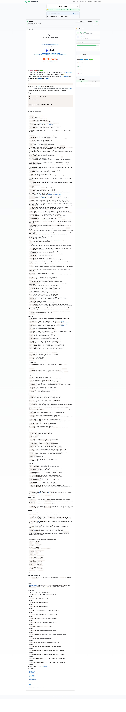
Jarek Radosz (31, 675)
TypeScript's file (46, 495)
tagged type (39, 194)
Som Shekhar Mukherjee (33, 674)
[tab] (82, 81)
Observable (51, 124)
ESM (39, 86)
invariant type (42, 197)
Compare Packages (97, 1)
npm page (70, 88)
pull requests (46, 78)
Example (31, 580)
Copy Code (76, 13)
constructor (43, 118)
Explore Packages (83, 1)
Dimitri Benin (31, 676)
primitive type (53, 219)
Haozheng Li (31, 672)
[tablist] (88, 81)
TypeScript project (68, 72)
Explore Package (75, 1)
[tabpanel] (88, 85)
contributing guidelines (64, 76)
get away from (37, 527)
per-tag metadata (58, 194)
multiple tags (50, 194)
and (32, 514)
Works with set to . (46, 628)
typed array (42, 123)
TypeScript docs (44, 666)
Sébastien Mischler (32, 679)
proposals (40, 78)
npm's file (44, 492)
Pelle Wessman (32, 678)
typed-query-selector (33, 585)
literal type (44, 219)
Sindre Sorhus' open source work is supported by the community (50, 44)
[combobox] (63, 6)
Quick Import (90, 1)
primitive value (42, 116)
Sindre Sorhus (32, 671)
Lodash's (60, 240)
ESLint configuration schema (49, 587)
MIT (30, 684)
